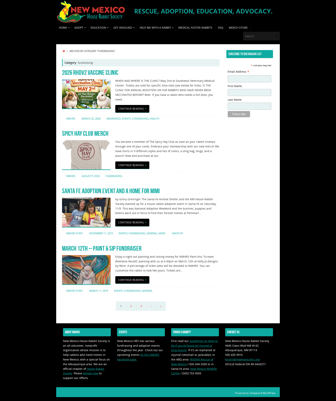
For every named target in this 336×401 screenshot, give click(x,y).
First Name (235, 86)
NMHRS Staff (74, 233)
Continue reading (131, 108)
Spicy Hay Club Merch (85, 133)
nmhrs (70, 118)
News (161, 233)
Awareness (113, 118)
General (151, 233)
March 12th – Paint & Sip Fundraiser (102, 248)
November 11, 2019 (101, 233)
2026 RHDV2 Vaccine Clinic (90, 72)
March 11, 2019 (98, 291)
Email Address (238, 72)
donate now (90, 373)
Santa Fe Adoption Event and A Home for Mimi (111, 191)
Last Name (235, 99)
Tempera (254, 393)
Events (126, 118)
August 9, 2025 (91, 176)
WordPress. (269, 393)
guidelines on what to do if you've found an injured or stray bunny (194, 345)
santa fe (177, 233)
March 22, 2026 (91, 118)
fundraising (140, 118)
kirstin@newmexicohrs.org (242, 359)
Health (154, 118)
